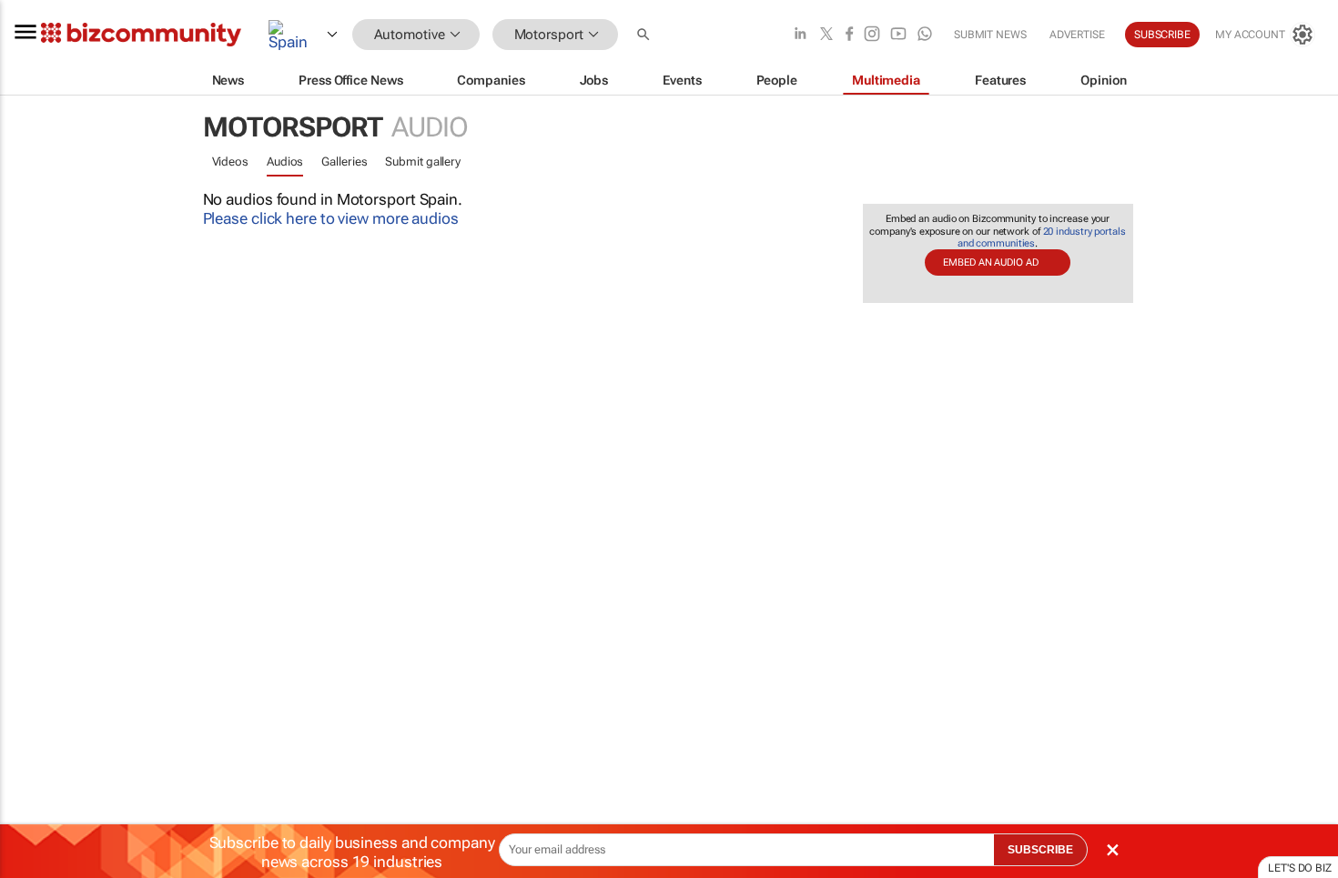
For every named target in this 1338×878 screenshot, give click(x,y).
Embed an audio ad (990, 262)
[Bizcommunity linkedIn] (800, 35)
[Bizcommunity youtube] (898, 35)
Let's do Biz (1300, 868)
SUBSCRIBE (1040, 849)
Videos (230, 161)
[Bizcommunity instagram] (872, 35)
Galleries (344, 161)
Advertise (1077, 34)
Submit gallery (423, 161)
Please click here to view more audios (331, 218)
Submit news (990, 34)
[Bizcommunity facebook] (849, 35)
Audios (285, 161)
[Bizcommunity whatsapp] (925, 35)
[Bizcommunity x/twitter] (826, 35)
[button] (645, 35)
